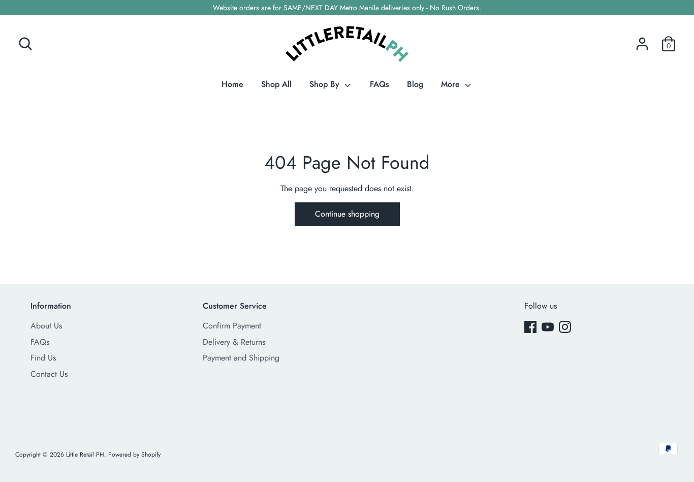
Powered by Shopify (134, 454)
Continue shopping (347, 214)
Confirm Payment (232, 326)
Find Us (43, 358)
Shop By (325, 84)
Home (232, 84)
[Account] (642, 40)
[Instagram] (565, 327)
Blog (415, 84)
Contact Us (49, 374)
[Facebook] (530, 327)
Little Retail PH (85, 454)
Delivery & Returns (234, 342)
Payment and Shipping (241, 358)
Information (50, 306)
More (451, 84)
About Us (46, 326)
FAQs (379, 84)
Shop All (276, 84)
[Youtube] (548, 327)
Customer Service (235, 306)
